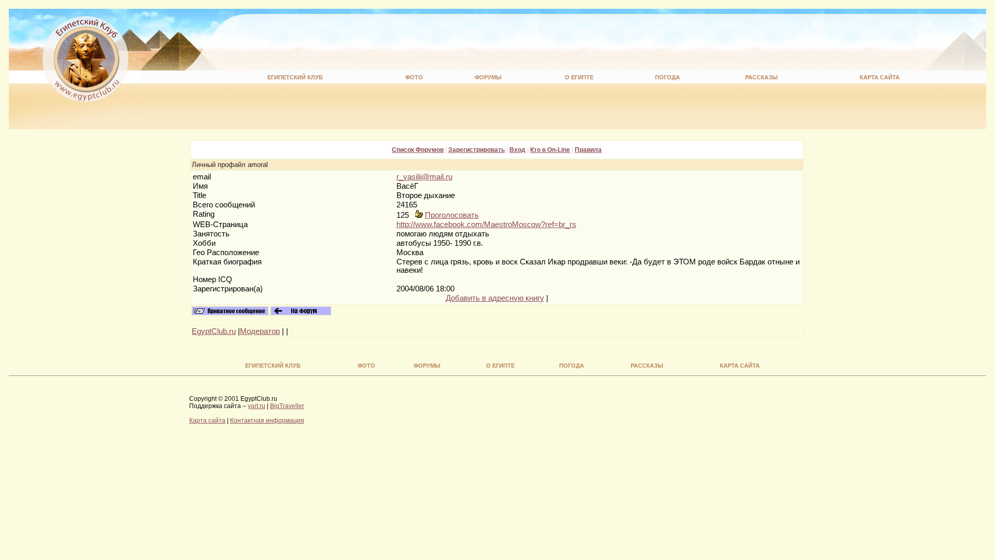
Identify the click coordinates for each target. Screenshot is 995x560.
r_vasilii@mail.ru (424, 177)
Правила (588, 149)
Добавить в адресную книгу (495, 298)
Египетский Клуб (295, 77)
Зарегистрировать (476, 149)
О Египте (579, 77)
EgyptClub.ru (214, 331)
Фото (414, 77)
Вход (517, 149)
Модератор (260, 331)
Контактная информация (267, 420)
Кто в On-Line (550, 149)
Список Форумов (418, 149)
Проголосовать (452, 215)
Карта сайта (880, 77)
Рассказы (761, 77)
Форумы (488, 77)
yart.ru (256, 406)
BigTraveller (287, 406)
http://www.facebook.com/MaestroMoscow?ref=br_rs (486, 224)
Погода (667, 77)
